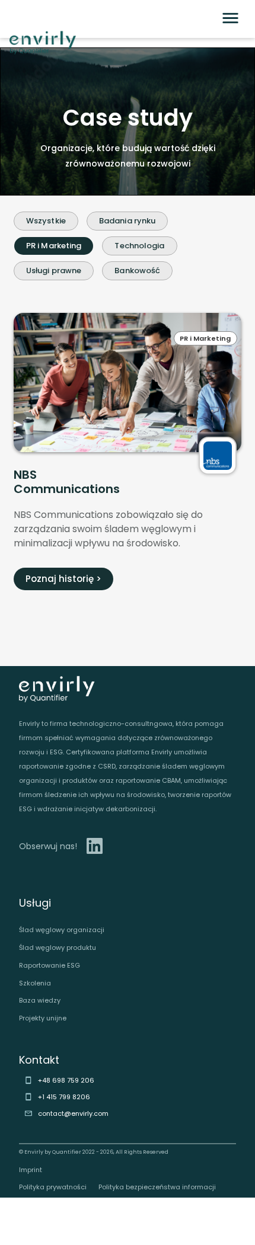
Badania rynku (127, 220)
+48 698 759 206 (66, 1080)
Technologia (139, 245)
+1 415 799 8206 (64, 1097)
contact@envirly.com (73, 1113)
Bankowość (137, 270)
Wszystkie (46, 220)
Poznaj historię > (63, 578)
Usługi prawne (53, 270)
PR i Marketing (53, 245)
